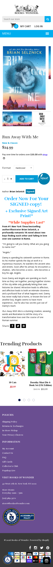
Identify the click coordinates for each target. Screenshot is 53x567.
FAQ (4, 457)
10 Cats (12, 382)
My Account (8, 448)
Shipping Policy (9, 421)
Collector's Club (10, 466)
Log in (38, 26)
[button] (19, 400)
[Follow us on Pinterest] (23, 326)
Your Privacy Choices (12, 435)
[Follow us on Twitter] (18, 326)
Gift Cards (7, 462)
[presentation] (5, 80)
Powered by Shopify (39, 540)
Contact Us (7, 453)
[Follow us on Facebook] (12, 326)
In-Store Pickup (10, 430)
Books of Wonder (20, 540)
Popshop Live (8, 470)
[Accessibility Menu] (7, 559)
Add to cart (27, 178)
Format (6, 167)
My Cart (25, 26)
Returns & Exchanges (12, 426)
